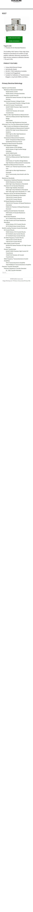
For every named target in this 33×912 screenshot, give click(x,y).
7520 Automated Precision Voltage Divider (18, 103)
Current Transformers (10, 249)
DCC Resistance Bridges (10, 145)
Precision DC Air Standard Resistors (16, 48)
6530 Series (9, 120)
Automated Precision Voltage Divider (14, 101)
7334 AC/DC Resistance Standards (16, 195)
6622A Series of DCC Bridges (14, 147)
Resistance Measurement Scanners (14, 164)
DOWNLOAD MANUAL (14, 41)
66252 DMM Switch (11, 153)
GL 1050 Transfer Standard (13, 270)
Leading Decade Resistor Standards (14, 211)
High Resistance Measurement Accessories (18, 163)
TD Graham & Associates (18, 280)
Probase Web (27, 280)
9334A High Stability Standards (15, 188)
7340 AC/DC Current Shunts (14, 197)
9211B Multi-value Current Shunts (15, 234)
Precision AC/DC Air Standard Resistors (15, 193)
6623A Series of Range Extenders (15, 93)
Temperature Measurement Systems (14, 138)
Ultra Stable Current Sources (12, 243)
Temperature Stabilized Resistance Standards (17, 180)
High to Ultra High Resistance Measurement (16, 114)
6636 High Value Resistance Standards (17, 184)
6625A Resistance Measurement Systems (17, 128)
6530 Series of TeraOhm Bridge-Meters (17, 161)
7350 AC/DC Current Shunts (14, 199)
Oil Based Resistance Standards (13, 201)
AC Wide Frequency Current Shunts (14, 237)
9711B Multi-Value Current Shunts (15, 236)
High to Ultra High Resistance (12, 155)
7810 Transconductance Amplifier (15, 262)
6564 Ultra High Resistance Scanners (16, 122)
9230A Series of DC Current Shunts (16, 224)
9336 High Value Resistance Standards (17, 189)
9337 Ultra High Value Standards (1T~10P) (18, 191)
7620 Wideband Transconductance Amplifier (18, 264)
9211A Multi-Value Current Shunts (15, 218)
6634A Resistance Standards (14, 182)
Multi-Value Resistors (10, 216)
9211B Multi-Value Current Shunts (15, 226)
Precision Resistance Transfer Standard (15, 268)
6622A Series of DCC (12, 91)
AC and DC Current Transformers (13, 105)
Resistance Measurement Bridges (13, 89)
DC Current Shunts (9, 230)
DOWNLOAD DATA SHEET (14, 38)
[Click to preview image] (16, 25)
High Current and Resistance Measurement (16, 126)
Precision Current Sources (11, 95)
